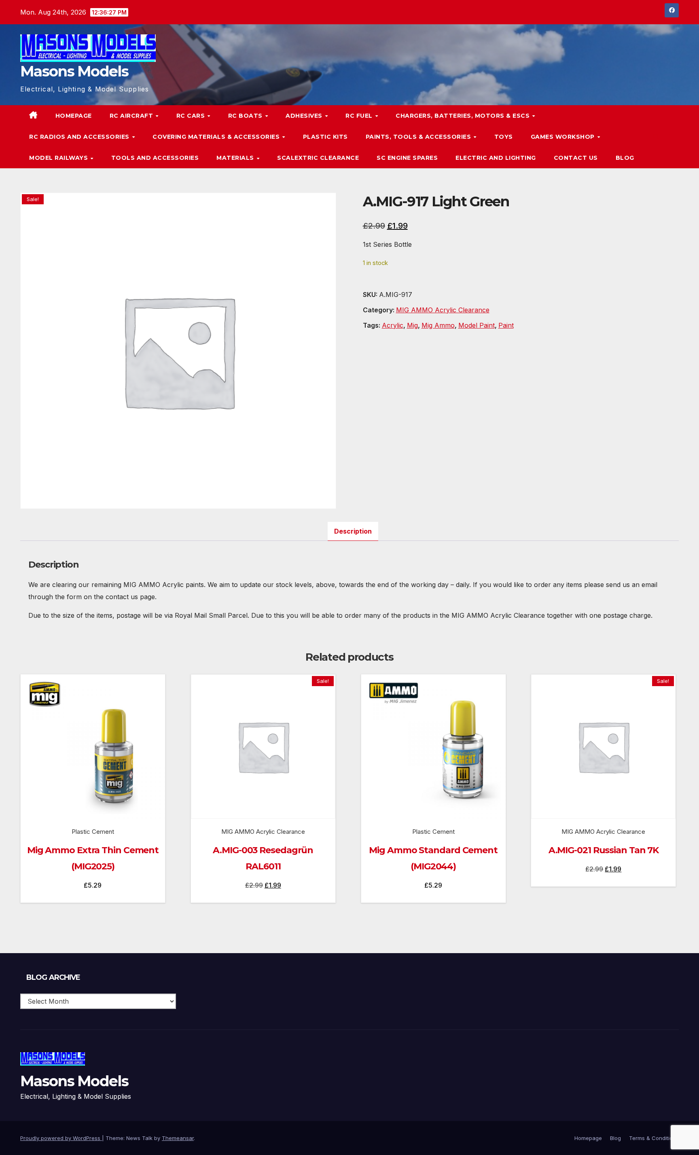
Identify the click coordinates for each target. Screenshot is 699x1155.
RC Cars (191, 115)
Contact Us (576, 157)
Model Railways (59, 157)
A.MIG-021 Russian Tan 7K (604, 850)
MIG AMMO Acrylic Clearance (442, 310)
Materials (236, 157)
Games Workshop (564, 136)
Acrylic (392, 325)
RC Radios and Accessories (80, 136)
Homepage (73, 115)
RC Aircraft (132, 115)
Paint (506, 325)
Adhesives (305, 115)
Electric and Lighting (495, 157)
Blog (625, 157)
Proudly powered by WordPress (61, 1138)
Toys (503, 136)
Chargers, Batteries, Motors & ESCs (464, 115)
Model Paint (476, 325)
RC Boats (246, 115)
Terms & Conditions (654, 1138)
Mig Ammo (438, 325)
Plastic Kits (325, 136)
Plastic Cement (93, 831)
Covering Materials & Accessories (217, 136)
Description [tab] (353, 531)
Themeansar (178, 1138)
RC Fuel (359, 115)
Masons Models (74, 71)
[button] (656, 137)
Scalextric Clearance (318, 157)
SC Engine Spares (407, 157)
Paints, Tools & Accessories (419, 136)
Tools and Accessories (155, 157)
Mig (412, 325)
